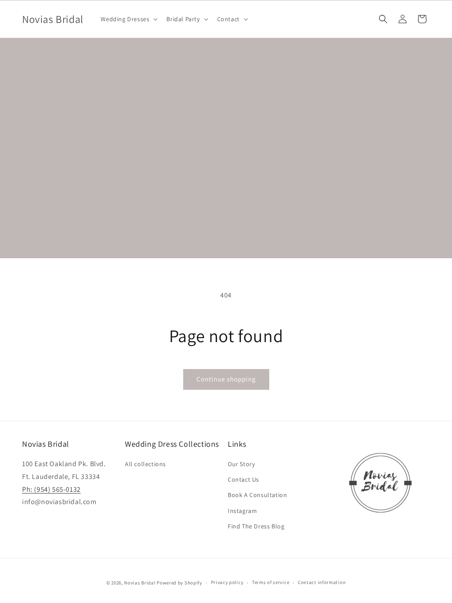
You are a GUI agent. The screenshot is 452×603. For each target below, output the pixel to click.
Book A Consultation (257, 495)
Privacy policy (227, 582)
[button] (128, 19)
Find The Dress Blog (256, 526)
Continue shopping (226, 379)
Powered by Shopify (179, 583)
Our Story (241, 464)
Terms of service (270, 582)
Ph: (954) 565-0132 (51, 489)
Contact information (322, 582)
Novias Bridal (139, 583)
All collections (145, 464)
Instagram (242, 511)
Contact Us (243, 479)
